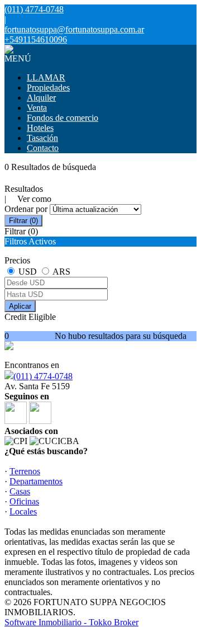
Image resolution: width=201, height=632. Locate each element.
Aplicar (20, 306)
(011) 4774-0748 (43, 376)
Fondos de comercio (62, 117)
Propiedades (48, 87)
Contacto (43, 148)
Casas (19, 491)
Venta (37, 107)
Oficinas (24, 501)
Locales (23, 511)
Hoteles (40, 128)
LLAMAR (46, 77)
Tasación (42, 138)
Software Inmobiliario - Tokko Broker (71, 622)
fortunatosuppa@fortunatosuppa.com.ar (74, 29)
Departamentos (36, 481)
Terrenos (24, 471)
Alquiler (41, 97)
